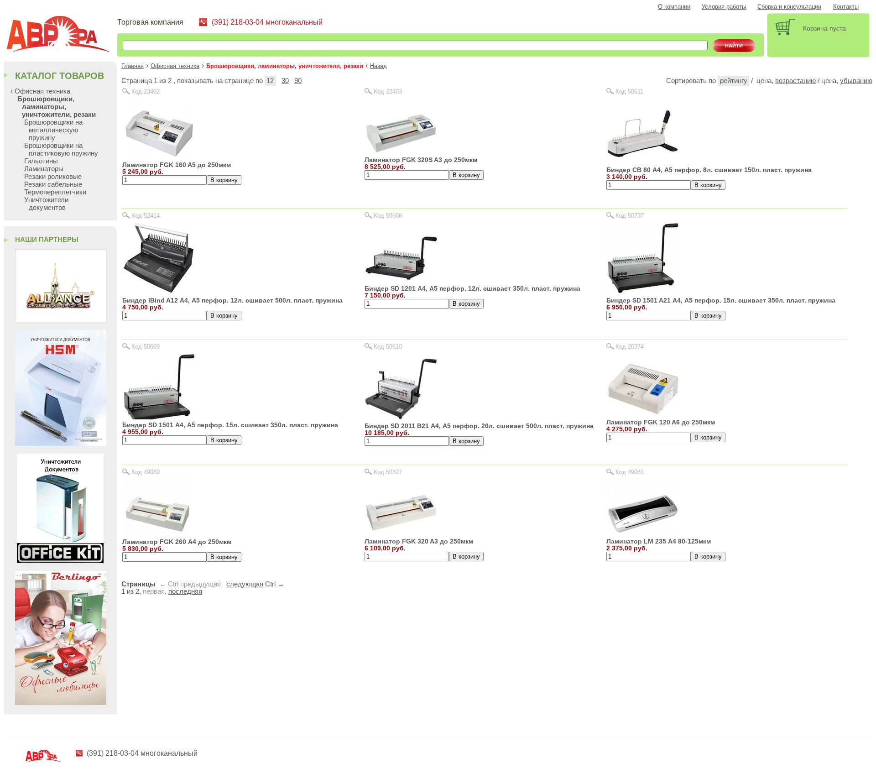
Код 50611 (629, 91)
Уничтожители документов (46, 203)
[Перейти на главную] (61, 35)
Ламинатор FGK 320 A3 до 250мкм (419, 541)
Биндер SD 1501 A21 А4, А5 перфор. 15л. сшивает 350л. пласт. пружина (720, 300)
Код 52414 (145, 215)
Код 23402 (145, 91)
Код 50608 (388, 215)
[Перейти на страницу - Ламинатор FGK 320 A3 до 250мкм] (401, 533)
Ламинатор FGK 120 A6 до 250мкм (660, 422)
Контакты (846, 7)
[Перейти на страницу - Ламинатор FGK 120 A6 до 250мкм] (642, 414)
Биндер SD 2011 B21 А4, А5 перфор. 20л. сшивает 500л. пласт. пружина (479, 425)
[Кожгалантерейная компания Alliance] (60, 320)
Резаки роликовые (53, 176)
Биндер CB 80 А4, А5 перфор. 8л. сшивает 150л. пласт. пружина (709, 169)
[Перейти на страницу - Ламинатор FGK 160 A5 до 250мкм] (158, 156)
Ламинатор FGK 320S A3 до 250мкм (421, 159)
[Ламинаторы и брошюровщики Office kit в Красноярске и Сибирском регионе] (60, 561)
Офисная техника (175, 66)
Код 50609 (145, 346)
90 (298, 80)
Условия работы (724, 7)
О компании (674, 7)
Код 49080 (145, 472)
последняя (185, 591)
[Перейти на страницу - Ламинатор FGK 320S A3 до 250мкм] (401, 151)
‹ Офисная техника (40, 91)
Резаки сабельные (53, 184)
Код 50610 (388, 346)
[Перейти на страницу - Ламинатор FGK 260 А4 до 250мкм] (158, 533)
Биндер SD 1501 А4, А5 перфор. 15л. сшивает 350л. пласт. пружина (230, 425)
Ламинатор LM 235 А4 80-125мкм (658, 541)
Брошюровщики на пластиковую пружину (61, 149)
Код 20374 (629, 346)
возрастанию (795, 80)
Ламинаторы (43, 169)
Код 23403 (388, 91)
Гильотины (41, 161)
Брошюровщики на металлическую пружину (53, 129)
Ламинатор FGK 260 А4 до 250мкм (176, 541)
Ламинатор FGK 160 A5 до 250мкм (176, 164)
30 (285, 80)
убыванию (856, 80)
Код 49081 (629, 472)
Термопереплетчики (55, 192)
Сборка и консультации (789, 7)
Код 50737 (629, 215)
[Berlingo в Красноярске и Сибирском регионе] (60, 702)
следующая (244, 584)
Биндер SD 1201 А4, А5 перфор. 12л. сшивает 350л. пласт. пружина (472, 288)
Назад (378, 66)
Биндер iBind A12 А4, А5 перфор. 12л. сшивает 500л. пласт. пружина (232, 300)
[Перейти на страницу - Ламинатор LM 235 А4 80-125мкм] (642, 533)
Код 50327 (388, 472)
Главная (132, 66)
